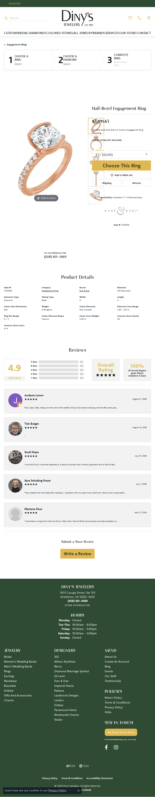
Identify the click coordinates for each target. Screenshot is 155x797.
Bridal (22, 33)
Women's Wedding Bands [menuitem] (20, 661)
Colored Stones (59, 33)
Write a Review (77, 553)
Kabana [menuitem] (59, 690)
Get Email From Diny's (121, 732)
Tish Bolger (31, 424)
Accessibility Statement (100, 778)
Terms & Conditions (117, 702)
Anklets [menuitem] (9, 690)
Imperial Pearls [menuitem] (64, 686)
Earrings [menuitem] (9, 676)
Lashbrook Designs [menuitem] (66, 695)
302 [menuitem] (56, 657)
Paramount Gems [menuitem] (65, 710)
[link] (139, 18)
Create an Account (117, 661)
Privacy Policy (114, 707)
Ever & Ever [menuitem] (61, 681)
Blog (107, 666)
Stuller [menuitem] (58, 719)
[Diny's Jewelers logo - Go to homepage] (77, 18)
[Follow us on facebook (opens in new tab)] (106, 747)
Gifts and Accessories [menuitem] (18, 695)
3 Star (34, 369)
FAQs (108, 712)
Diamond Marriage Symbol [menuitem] (71, 671)
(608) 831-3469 (55, 257)
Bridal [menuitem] (8, 657)
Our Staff (110, 676)
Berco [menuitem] (58, 666)
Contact (143, 33)
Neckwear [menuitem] (10, 681)
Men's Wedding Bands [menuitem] (18, 666)
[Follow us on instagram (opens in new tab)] (116, 747)
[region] (46, 161)
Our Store (127, 33)
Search (18, 63)
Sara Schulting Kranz (37, 480)
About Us (110, 657)
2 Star (34, 373)
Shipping (106, 182)
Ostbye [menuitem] (58, 705)
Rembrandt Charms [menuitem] (66, 715)
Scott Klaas (31, 452)
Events (109, 671)
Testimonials (113, 681)
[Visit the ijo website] (70, 766)
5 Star (34, 361)
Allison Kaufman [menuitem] (64, 661)
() (81, 361)
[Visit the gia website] (84, 766)
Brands (98, 33)
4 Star (34, 365)
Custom (10, 33)
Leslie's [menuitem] (59, 700)
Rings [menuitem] (7, 671)
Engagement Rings (17, 44)
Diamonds (37, 33)
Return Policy (113, 697)
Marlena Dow (33, 509)
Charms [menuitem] (9, 700)
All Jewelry (82, 33)
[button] (14, 3)
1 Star (34, 377)
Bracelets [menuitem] (10, 686)
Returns (136, 182)
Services (112, 33)
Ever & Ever (84, 290)
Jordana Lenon (34, 395)
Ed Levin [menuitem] (59, 676)
